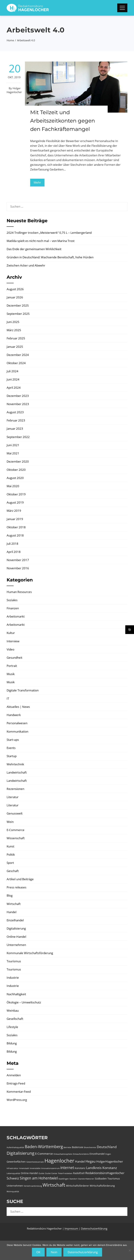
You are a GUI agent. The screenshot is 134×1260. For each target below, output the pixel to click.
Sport (10, 863)
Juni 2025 (13, 322)
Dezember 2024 (18, 355)
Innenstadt (24, 1168)
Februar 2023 (16, 420)
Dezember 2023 (18, 396)
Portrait (12, 666)
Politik (11, 854)
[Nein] (129, 1250)
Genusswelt (15, 813)
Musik (11, 674)
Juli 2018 (12, 544)
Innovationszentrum (50, 1168)
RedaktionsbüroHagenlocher (104, 1173)
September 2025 (18, 314)
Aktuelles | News (18, 707)
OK (38, 1252)
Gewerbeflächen (16, 1161)
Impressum (72, 1228)
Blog (10, 895)
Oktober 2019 (16, 494)
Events (11, 748)
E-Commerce (15, 830)
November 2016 (18, 568)
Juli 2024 (12, 371)
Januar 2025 (15, 347)
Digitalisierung (16, 928)
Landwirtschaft (17, 772)
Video (10, 649)
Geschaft (13, 871)
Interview (13, 641)
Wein (10, 822)
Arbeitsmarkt (16, 616)
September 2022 (18, 437)
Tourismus (14, 961)
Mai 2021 (13, 453)
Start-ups (13, 740)
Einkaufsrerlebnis (81, 1154)
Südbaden (101, 1178)
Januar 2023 (15, 429)
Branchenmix (90, 1147)
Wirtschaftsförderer (77, 1185)
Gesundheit (14, 658)
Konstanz (80, 1168)
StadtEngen (63, 1179)
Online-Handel (16, 937)
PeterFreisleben (65, 1173)
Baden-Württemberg (44, 1146)
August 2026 (15, 289)
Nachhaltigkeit (16, 994)
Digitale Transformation (23, 690)
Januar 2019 (15, 519)
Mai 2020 (13, 486)
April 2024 (14, 388)
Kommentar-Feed (19, 1092)
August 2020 (15, 478)
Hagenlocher (59, 1160)
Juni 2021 (13, 445)
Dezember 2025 (18, 305)
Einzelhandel (15, 920)
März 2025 (14, 330)
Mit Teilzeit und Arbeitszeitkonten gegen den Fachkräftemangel (62, 120)
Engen (108, 1154)
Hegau (90, 1161)
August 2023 (15, 412)
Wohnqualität (13, 1191)
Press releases (16, 887)
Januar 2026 (15, 297)
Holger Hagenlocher (14, 90)
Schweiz (13, 1178)
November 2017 (18, 560)
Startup (12, 756)
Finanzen (13, 608)
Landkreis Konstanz (101, 1168)
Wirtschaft (14, 904)
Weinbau (13, 1010)
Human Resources (19, 592)
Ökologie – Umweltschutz (24, 1002)
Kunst (10, 846)
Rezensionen (15, 789)
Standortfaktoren (86, 1179)
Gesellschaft (15, 1019)
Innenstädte (35, 1168)
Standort (73, 1179)
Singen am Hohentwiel (39, 1178)
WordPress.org (17, 1100)
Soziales (12, 600)
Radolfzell (79, 1173)
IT (8, 698)
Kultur (11, 633)
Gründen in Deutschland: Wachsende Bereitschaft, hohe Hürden (50, 257)
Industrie (13, 978)
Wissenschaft (16, 838)
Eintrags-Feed (16, 1083)
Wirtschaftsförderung (102, 1185)
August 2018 (15, 535)
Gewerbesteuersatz (35, 1162)
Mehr (37, 182)
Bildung (12, 1043)
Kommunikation (17, 731)
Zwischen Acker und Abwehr (26, 265)
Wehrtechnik (15, 764)
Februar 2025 (16, 338)
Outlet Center (51, 1173)
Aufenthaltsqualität (15, 1147)
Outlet (41, 1173)
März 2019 (14, 511)
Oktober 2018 (16, 527)
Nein (54, 1252)
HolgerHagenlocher (109, 1161)
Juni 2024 (13, 379)
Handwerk (14, 715)
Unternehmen (16, 945)
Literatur (12, 797)
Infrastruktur (12, 1168)
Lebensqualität (13, 1173)
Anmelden (14, 1075)
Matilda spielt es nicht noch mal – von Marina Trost (41, 241)
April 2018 (14, 552)
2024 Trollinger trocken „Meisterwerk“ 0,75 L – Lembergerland (49, 233)
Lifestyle (12, 1027)
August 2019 (15, 502)
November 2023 (18, 404)
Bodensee (77, 1147)
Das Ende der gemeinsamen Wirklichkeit (34, 249)
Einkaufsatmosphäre (63, 1154)
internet (67, 1167)
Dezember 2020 (18, 461)
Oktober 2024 (16, 363)
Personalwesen (17, 723)
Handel (11, 912)
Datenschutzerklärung (94, 1228)
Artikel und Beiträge (20, 879)
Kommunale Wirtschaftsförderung (30, 953)
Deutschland (107, 1147)
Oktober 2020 (16, 470)
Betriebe (67, 1147)
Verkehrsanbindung (33, 1186)
